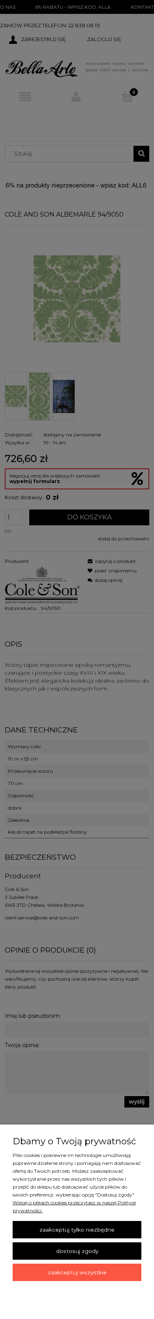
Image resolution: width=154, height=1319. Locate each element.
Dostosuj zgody (77, 1251)
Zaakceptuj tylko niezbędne (77, 1230)
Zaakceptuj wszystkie (77, 1272)
